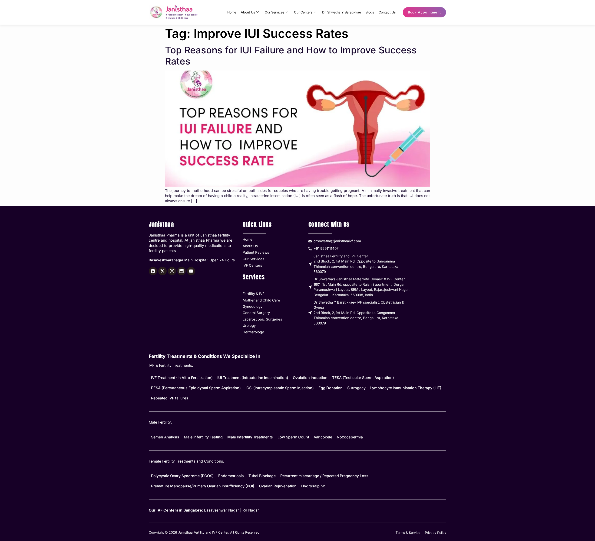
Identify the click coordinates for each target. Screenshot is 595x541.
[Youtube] (191, 271)
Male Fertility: (160, 422)
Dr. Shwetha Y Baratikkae (341, 12)
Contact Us (387, 12)
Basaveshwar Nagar (221, 510)
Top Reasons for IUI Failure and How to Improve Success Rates (291, 55)
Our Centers (303, 12)
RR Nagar (250, 510)
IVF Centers (252, 265)
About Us (248, 12)
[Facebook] (153, 271)
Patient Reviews (256, 252)
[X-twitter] (162, 271)
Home (231, 12)
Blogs (370, 12)
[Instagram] (172, 271)
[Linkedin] (181, 271)
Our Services (274, 12)
